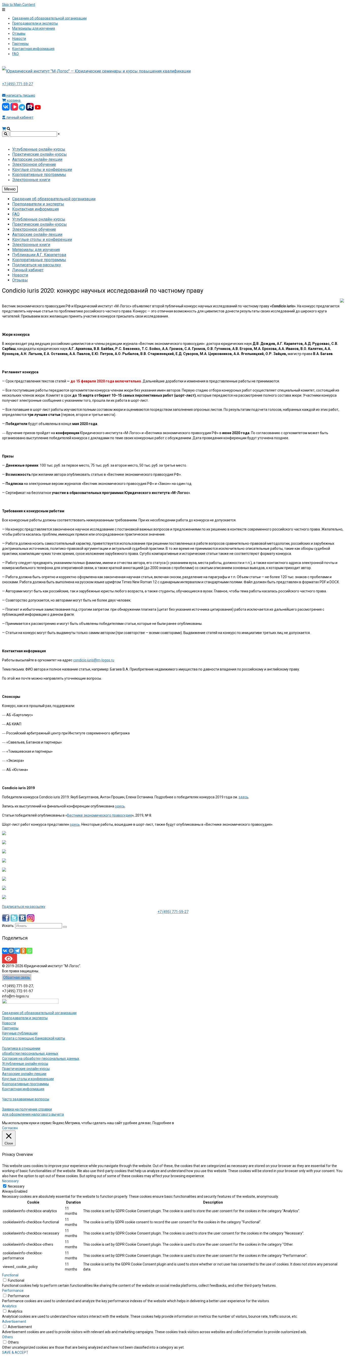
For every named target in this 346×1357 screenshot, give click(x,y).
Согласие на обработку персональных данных (40, 1058)
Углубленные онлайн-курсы (25, 1064)
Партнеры (10, 1028)
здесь (243, 797)
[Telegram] (17, 951)
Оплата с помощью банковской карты (33, 1038)
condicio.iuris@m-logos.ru (93, 660)
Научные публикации (19, 1033)
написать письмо (20, 95)
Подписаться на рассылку (23, 907)
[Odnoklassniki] (23, 951)
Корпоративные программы (25, 1084)
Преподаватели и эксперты (25, 1018)
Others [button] (7, 1337)
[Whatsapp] (29, 951)
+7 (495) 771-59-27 (17, 84)
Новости (9, 1023)
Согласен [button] (10, 1128)
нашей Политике (188, 1123)
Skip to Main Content (18, 5)
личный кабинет (19, 117)
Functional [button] (10, 1275)
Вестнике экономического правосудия (99, 815)
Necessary (16, 1186)
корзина (13, 100)
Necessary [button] (10, 1181)
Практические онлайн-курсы (26, 1069)
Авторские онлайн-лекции (24, 1074)
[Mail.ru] (11, 951)
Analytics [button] (9, 1306)
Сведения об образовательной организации (39, 1013)
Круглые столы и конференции (28, 1079)
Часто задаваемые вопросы (25, 1099)
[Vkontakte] (5, 951)
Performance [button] (13, 1291)
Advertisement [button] (14, 1321)
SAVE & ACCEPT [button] (15, 1352)
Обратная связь (16, 977)
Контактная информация (23, 1089)
